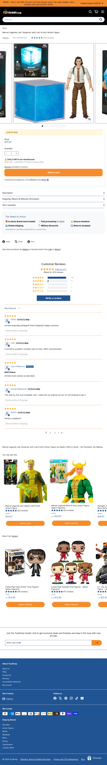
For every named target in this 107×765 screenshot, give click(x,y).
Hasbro (5, 38)
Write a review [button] (53, 298)
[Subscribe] (97, 643)
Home (4, 28)
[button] (37, 38)
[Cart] (96, 12)
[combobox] (53, 19)
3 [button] (54, 433)
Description (7, 193)
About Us (5, 669)
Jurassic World (8, 748)
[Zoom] (89, 119)
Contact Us (6, 675)
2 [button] (50, 433)
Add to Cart (25, 523)
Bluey (4, 738)
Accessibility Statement (11, 682)
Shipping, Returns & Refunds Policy (35, 759)
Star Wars (6, 725)
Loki (50, 249)
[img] (10, 316)
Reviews (5, 678)
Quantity (8, 148)
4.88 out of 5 (60, 269)
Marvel (57, 249)
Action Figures (8, 728)
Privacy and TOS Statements (66, 759)
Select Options (71, 523)
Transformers (7, 744)
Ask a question (9, 205)
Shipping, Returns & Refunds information (20, 199)
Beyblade (6, 735)
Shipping (7, 167)
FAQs (4, 672)
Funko (7, 594)
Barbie (4, 731)
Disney (5, 741)
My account (7, 685)
